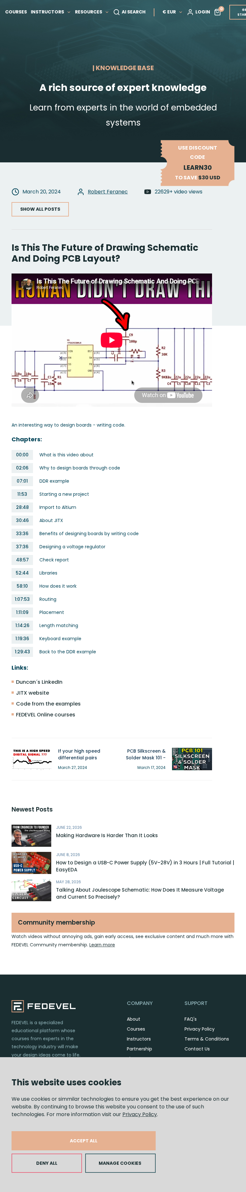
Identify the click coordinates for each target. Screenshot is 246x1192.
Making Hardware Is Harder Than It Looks (107, 835)
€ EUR (169, 12)
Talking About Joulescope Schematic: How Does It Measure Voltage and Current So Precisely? (140, 893)
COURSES (16, 12)
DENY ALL (46, 1163)
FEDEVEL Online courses (45, 714)
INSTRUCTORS (48, 12)
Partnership (139, 1049)
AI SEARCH (133, 12)
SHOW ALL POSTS (40, 209)
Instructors (139, 1039)
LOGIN (202, 12)
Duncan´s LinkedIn (39, 682)
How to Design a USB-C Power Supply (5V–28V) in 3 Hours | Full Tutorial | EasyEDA (145, 866)
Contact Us (197, 1049)
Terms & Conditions (206, 1039)
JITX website (32, 693)
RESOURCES (89, 12)
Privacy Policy (139, 1114)
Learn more (102, 945)
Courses (136, 1029)
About (133, 1019)
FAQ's (190, 1019)
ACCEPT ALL (83, 1141)
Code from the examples (48, 703)
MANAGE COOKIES (120, 1163)
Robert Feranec (108, 191)
